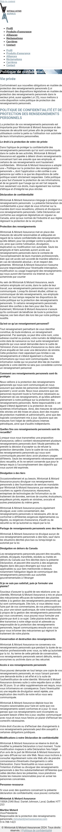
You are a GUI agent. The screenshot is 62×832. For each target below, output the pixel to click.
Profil (9, 28)
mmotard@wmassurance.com (30, 819)
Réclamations (14, 38)
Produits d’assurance (18, 31)
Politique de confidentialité (37, 830)
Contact (11, 44)
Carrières (11, 41)
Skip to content (7, 1)
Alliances (11, 34)
